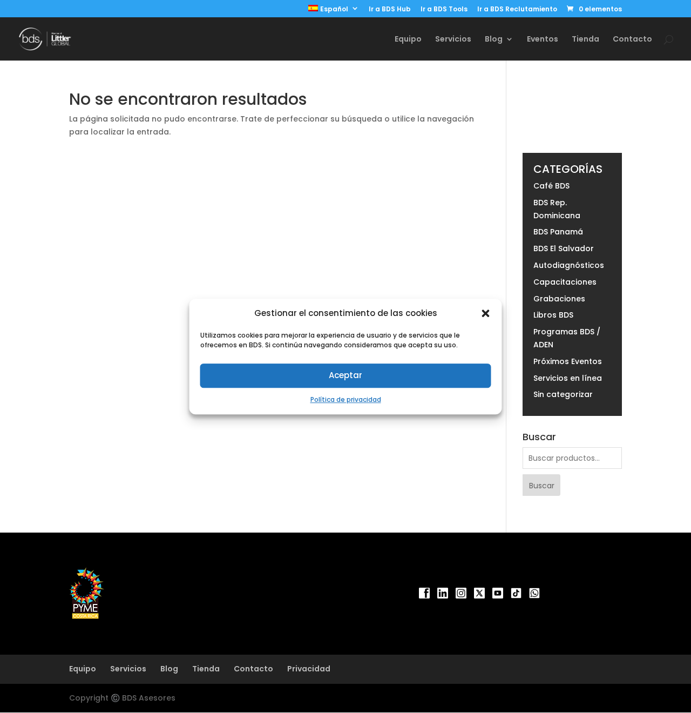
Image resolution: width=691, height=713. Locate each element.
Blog (169, 668)
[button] (485, 313)
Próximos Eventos (567, 361)
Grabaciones (559, 298)
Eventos (542, 39)
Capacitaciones (565, 282)
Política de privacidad (345, 399)
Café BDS (551, 185)
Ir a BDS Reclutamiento (517, 10)
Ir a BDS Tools (444, 10)
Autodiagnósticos (568, 265)
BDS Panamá (558, 231)
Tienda (585, 39)
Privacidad (308, 668)
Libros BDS (553, 315)
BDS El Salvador (563, 248)
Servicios (453, 39)
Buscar (541, 485)
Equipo (408, 39)
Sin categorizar (563, 394)
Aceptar (345, 375)
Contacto (632, 39)
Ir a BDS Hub (390, 10)
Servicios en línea (567, 378)
